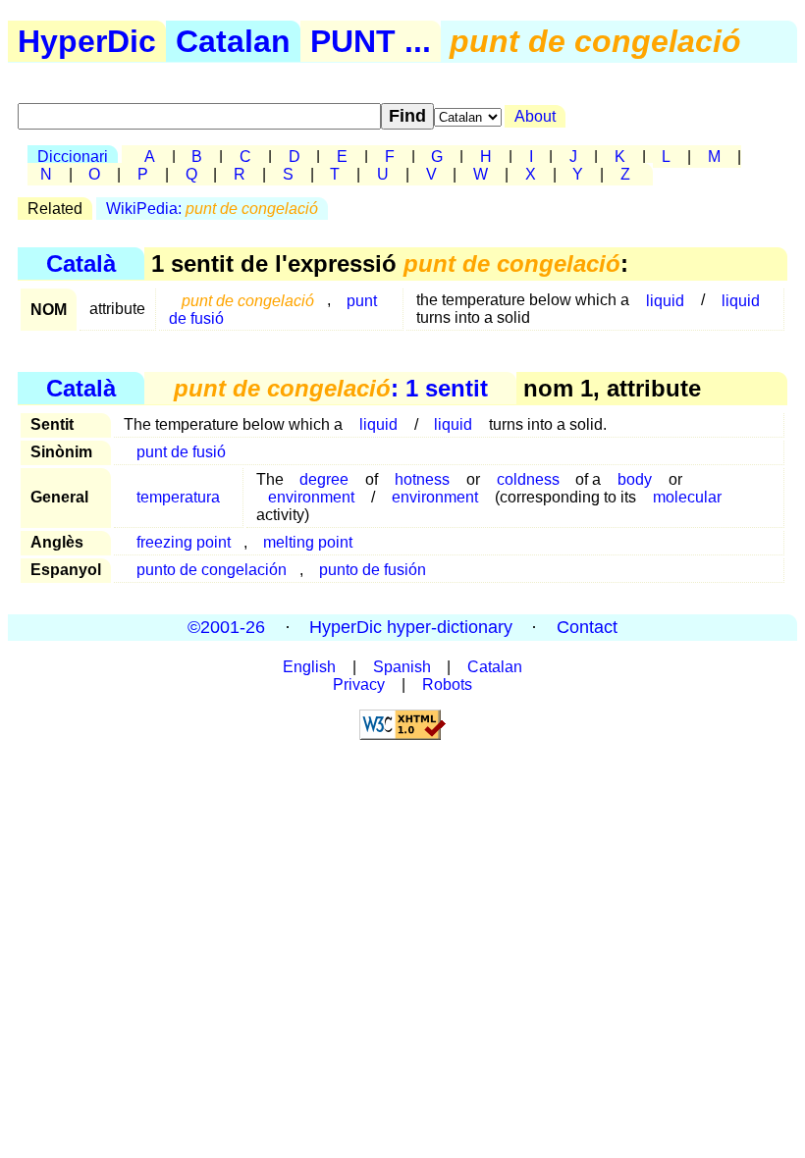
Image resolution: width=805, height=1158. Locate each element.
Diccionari (72, 156)
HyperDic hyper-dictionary (410, 627)
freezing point (183, 542)
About (535, 116)
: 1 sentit (331, 388)
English (309, 666)
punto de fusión (372, 569)
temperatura (178, 497)
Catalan (233, 41)
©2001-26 (226, 627)
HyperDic (87, 41)
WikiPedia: (212, 208)
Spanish (402, 666)
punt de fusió (181, 452)
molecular (687, 497)
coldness (528, 479)
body (634, 479)
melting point (307, 542)
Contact (587, 627)
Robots (447, 684)
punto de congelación (211, 569)
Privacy (359, 684)
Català (81, 263)
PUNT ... (370, 41)
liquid (665, 299)
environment (311, 497)
